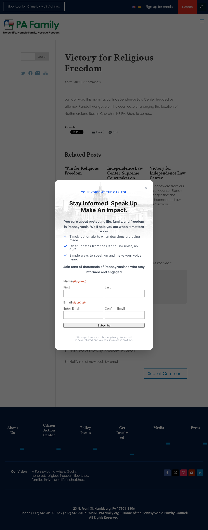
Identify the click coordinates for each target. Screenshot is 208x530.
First (66, 287)
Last (108, 287)
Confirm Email (115, 308)
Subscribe (104, 325)
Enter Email (71, 308)
